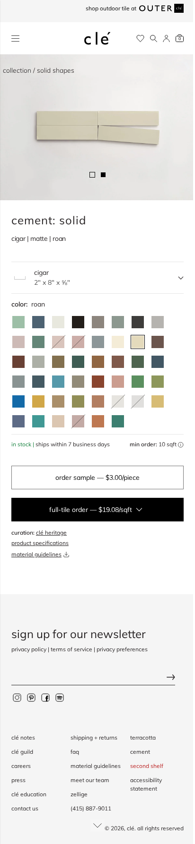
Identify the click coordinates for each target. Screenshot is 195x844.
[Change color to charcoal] (138, 322)
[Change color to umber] (98, 362)
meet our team (90, 780)
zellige (79, 794)
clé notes (23, 737)
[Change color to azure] (58, 382)
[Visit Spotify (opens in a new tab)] (59, 697)
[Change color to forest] (78, 362)
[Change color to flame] (98, 382)
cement (140, 751)
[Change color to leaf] (138, 362)
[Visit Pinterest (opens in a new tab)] (31, 697)
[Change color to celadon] (38, 362)
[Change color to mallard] (38, 382)
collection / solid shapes (38, 70)
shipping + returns (94, 737)
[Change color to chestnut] (18, 362)
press (18, 780)
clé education (28, 794)
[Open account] (166, 38)
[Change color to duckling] (38, 401)
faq (75, 751)
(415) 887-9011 (91, 808)
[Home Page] (97, 38)
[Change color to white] (58, 322)
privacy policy (28, 649)
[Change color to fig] (158, 342)
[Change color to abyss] (158, 362)
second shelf (146, 765)
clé (130, 828)
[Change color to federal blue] (38, 322)
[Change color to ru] (18, 322)
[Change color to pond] (18, 382)
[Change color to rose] (118, 382)
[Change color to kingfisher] (38, 421)
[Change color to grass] (158, 382)
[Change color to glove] (58, 401)
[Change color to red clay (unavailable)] (58, 342)
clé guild (22, 751)
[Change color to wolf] (78, 382)
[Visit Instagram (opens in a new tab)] (17, 697)
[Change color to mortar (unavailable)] (138, 401)
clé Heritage (51, 532)
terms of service (71, 649)
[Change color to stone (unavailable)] (118, 401)
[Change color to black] (78, 322)
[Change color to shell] (58, 421)
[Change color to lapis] (18, 401)
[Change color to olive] (78, 401)
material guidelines (36, 554)
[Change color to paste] (118, 342)
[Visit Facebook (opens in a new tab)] (45, 697)
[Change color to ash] (158, 322)
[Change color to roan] (138, 342)
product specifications (40, 542)
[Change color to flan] (158, 401)
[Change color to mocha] (18, 342)
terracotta (143, 737)
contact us (24, 808)
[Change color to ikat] (18, 421)
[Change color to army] (58, 362)
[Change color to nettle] (138, 382)
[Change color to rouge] (98, 401)
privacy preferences (122, 649)
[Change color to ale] (98, 421)
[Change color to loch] (118, 421)
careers (21, 765)
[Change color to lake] (98, 342)
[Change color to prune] (118, 362)
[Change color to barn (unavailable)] (78, 342)
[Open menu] (15, 38)
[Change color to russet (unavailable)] (78, 421)
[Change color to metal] (98, 322)
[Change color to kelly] (38, 342)
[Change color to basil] (118, 322)
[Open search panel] (153, 38)
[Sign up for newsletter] (97, 678)
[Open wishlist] (140, 38)
